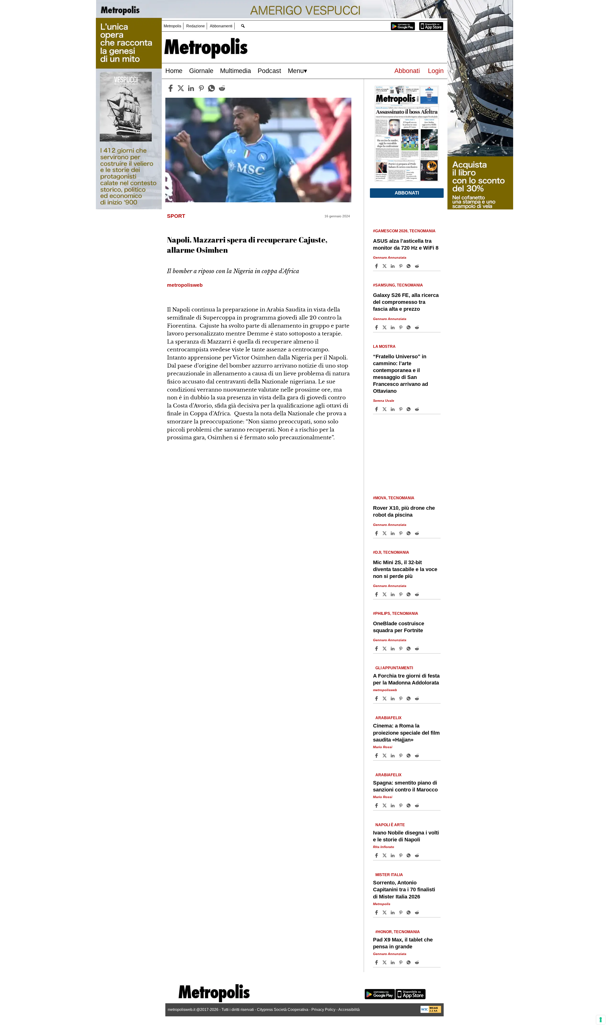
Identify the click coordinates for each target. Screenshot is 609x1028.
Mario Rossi (382, 747)
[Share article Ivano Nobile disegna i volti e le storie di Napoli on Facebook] (377, 855)
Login (436, 70)
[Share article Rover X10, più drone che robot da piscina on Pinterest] (401, 533)
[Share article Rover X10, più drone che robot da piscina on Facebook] (377, 533)
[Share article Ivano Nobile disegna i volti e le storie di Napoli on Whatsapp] (409, 855)
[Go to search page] (243, 25)
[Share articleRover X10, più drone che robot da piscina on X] (385, 533)
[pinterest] (201, 88)
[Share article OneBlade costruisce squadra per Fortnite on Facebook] (377, 648)
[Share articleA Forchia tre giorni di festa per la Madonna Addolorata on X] (385, 698)
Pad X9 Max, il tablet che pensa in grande (403, 943)
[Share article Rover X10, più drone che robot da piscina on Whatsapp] (409, 533)
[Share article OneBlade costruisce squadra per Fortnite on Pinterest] (401, 648)
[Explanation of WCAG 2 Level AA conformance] (430, 1012)
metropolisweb (385, 690)
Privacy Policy (323, 1010)
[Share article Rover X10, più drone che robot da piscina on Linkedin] (393, 533)
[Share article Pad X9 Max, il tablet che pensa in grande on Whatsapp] (409, 962)
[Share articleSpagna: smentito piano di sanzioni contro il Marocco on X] (385, 805)
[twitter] (181, 88)
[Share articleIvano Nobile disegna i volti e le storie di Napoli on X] (385, 855)
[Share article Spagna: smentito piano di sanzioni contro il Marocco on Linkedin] (393, 805)
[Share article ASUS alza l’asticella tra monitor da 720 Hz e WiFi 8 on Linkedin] (393, 266)
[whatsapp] (211, 88)
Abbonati (407, 70)
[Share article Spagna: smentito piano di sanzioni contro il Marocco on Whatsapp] (409, 805)
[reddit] (222, 88)
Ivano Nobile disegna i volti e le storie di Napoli (406, 836)
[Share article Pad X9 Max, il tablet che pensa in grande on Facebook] (377, 962)
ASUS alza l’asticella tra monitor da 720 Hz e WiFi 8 (405, 244)
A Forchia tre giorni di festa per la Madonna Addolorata (406, 679)
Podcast (269, 70)
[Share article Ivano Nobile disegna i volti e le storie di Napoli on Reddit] (417, 855)
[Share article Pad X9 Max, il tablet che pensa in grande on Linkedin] (393, 962)
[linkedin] (191, 88)
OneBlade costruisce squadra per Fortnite (398, 627)
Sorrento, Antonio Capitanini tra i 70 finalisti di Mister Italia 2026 (404, 889)
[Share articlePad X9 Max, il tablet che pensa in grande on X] (385, 962)
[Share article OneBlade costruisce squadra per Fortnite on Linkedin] (393, 648)
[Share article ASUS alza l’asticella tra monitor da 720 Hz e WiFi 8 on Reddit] (417, 266)
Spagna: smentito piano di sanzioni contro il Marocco (405, 786)
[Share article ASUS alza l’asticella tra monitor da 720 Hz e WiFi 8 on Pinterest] (401, 266)
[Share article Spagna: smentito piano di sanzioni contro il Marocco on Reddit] (417, 805)
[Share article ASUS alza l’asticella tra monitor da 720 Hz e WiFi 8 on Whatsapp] (409, 266)
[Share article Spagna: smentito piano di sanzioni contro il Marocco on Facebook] (377, 805)
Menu (296, 70)
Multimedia (235, 70)
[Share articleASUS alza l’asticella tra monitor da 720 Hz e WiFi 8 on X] (385, 266)
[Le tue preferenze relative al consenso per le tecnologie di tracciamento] (600, 1019)
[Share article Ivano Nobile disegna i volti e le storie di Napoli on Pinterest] (401, 855)
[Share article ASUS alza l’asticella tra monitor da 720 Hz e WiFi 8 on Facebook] (377, 266)
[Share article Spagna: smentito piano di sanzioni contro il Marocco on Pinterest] (401, 805)
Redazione (195, 26)
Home (173, 70)
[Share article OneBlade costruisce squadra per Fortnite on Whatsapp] (409, 648)
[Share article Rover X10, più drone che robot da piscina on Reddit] (417, 533)
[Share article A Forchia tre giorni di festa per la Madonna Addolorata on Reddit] (417, 698)
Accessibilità (349, 1010)
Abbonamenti (221, 26)
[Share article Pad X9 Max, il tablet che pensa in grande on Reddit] (417, 962)
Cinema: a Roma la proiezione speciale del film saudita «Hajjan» (406, 732)
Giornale (201, 70)
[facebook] (170, 88)
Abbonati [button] (407, 192)
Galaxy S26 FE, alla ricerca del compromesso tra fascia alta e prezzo (406, 302)
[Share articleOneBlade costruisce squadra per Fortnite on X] (385, 648)
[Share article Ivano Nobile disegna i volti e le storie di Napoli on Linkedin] (393, 855)
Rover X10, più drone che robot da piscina (404, 511)
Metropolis (172, 26)
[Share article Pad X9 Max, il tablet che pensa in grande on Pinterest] (401, 962)
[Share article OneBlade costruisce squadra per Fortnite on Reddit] (417, 648)
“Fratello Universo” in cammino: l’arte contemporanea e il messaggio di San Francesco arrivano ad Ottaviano (400, 374)
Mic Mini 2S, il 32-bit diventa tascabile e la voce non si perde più (405, 569)
